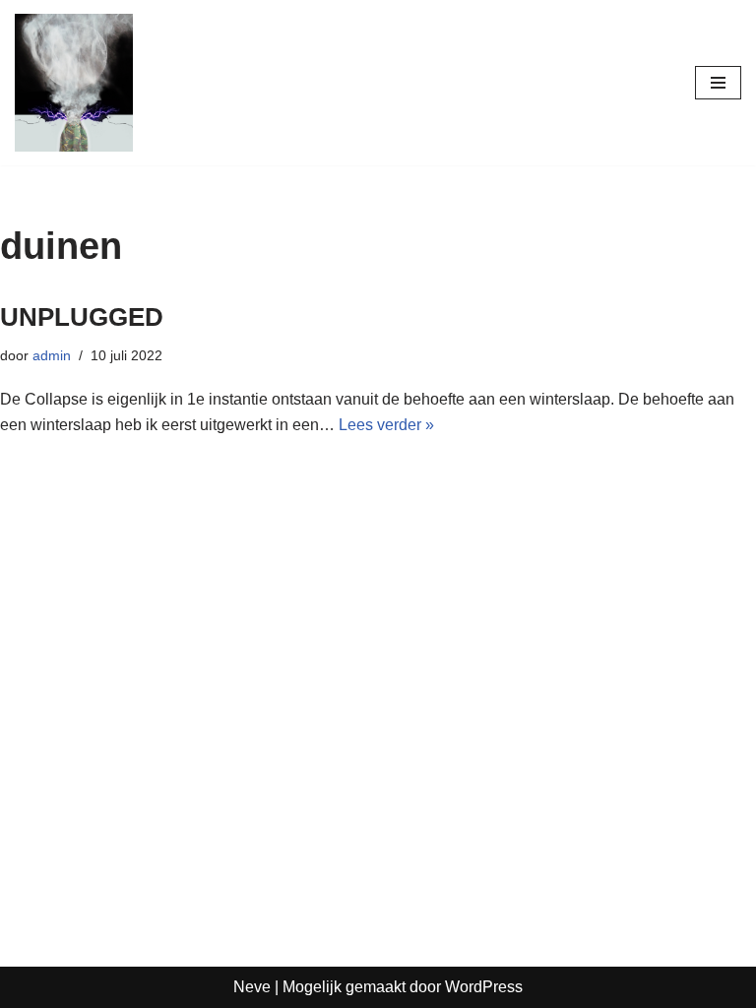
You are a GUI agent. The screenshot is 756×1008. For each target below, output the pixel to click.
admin (51, 355)
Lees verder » (386, 424)
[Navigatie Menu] (718, 82)
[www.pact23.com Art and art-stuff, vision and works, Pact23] (74, 83)
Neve (252, 986)
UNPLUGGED (81, 317)
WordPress (484, 986)
